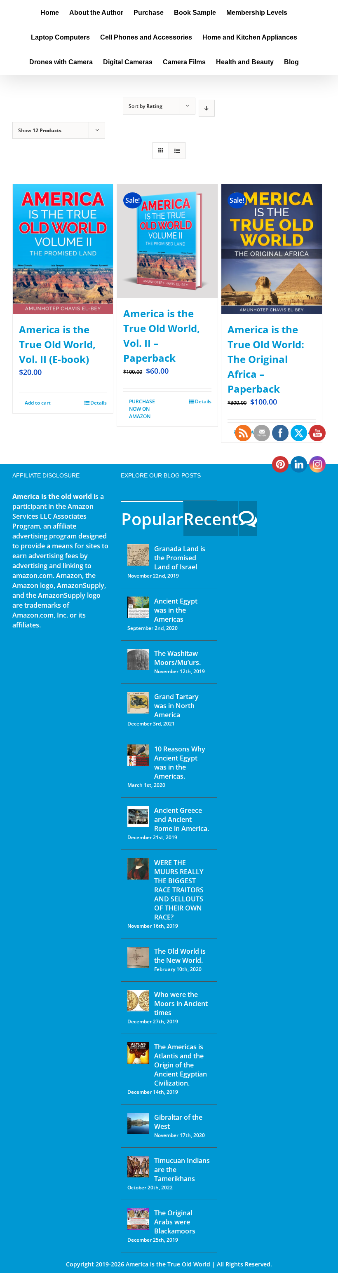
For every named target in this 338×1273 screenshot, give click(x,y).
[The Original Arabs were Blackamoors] (138, 1219)
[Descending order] (207, 108)
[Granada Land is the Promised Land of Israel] (138, 555)
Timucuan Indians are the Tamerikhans (182, 1169)
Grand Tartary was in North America (176, 705)
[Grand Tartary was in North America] (138, 703)
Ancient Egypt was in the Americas (175, 610)
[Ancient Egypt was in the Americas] (138, 607)
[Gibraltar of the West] (138, 1123)
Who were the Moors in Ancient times (181, 1003)
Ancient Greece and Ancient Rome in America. (181, 819)
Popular (152, 519)
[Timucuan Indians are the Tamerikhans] (138, 1166)
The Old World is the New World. (180, 956)
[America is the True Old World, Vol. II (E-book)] (63, 249)
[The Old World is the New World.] (138, 957)
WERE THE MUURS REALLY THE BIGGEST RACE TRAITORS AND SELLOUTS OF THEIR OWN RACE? (179, 890)
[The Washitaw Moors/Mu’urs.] (138, 659)
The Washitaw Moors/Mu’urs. (177, 658)
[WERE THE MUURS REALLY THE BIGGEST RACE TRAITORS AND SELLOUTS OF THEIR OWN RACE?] (138, 869)
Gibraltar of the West (178, 1122)
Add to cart (38, 402)
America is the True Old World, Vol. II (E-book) (57, 344)
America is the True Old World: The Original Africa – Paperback (266, 359)
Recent (210, 519)
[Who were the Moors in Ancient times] (138, 1000)
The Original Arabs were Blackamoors (174, 1222)
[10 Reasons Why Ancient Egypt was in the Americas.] (138, 755)
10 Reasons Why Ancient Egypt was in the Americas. (179, 762)
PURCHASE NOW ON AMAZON (142, 409)
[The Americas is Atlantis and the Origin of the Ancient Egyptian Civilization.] (138, 1053)
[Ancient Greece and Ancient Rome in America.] (138, 816)
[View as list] (177, 151)
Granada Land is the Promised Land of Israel (179, 557)
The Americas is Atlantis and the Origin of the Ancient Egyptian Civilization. (180, 1065)
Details (98, 402)
